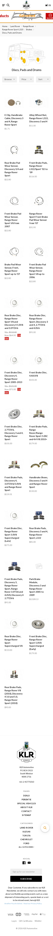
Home (4, 26)
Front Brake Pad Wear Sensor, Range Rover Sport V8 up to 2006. (37, 270)
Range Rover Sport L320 (12, 29)
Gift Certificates (25, 921)
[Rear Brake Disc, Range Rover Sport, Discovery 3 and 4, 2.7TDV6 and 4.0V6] (38, 302)
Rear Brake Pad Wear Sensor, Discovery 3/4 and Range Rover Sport (14, 169)
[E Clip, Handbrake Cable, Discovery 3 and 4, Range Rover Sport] (14, 102)
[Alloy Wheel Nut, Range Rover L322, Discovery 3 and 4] (38, 102)
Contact (26, 811)
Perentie (26, 799)
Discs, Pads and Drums (12, 33)
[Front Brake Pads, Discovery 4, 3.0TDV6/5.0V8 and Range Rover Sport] (14, 464)
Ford (26, 843)
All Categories (26, 847)
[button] (45, 828)
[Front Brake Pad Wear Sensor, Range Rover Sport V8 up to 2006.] (38, 251)
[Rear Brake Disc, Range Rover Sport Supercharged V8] (14, 623)
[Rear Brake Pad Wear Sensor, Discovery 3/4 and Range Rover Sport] (14, 150)
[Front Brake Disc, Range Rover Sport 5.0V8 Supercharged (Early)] (38, 623)
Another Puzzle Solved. (13, 903)
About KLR (26, 807)
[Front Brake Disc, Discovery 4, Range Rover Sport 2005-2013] (14, 359)
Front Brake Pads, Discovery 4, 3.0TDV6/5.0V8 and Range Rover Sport (14, 483)
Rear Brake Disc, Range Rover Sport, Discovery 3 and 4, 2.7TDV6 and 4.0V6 (38, 321)
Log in (14, 921)
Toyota (26, 835)
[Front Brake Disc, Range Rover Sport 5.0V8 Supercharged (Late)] (14, 515)
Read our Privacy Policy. (33, 903)
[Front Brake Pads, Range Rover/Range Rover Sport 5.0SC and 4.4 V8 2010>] (38, 413)
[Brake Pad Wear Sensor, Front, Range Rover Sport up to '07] (14, 251)
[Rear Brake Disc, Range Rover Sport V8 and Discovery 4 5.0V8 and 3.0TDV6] (14, 302)
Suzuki (26, 832)
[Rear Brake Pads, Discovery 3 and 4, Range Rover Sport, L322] (38, 515)
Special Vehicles (26, 803)
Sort (40, 79)
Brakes (29, 29)
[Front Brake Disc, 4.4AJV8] (38, 359)
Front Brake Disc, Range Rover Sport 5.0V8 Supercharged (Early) (38, 642)
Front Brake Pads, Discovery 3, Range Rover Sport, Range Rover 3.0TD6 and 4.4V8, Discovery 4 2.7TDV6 (14, 589)
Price (23, 79)
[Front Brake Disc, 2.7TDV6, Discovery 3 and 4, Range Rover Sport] (14, 413)
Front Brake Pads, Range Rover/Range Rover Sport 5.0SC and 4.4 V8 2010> (38, 433)
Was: (7, 332)
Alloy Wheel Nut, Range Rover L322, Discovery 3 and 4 (38, 118)
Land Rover (15, 26)
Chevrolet (26, 839)
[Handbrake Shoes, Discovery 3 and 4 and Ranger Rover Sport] (38, 464)
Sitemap (26, 815)
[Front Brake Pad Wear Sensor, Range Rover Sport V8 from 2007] (14, 200)
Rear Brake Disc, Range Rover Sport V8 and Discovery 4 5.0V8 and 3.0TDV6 (14, 321)
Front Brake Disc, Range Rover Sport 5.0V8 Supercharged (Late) (13, 534)
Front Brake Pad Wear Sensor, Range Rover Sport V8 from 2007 (13, 220)
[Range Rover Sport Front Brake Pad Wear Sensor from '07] (38, 200)
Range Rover (28, 26)
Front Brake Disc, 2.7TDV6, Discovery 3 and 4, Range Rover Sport (14, 433)
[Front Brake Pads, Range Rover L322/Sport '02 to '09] (38, 150)
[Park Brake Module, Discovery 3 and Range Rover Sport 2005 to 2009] (38, 566)
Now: (7, 335)
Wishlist (38, 921)
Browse (8, 79)
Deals (26, 795)
